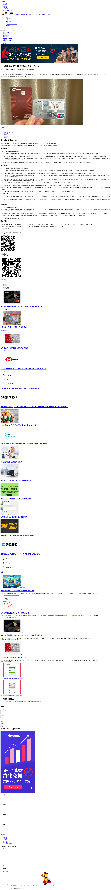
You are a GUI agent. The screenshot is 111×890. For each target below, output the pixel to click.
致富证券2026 (6, 36)
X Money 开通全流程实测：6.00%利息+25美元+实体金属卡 (21, 388)
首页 (8, 17)
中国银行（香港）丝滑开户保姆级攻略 (14, 327)
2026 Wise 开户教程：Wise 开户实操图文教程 (16, 499)
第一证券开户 (10, 22)
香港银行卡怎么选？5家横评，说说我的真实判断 (17, 591)
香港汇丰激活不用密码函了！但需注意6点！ (16, 613)
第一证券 (5, 7)
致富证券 (5, 4)
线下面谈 (6, 134)
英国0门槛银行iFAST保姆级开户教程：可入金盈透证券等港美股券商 (24, 443)
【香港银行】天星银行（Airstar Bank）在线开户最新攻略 (20, 554)
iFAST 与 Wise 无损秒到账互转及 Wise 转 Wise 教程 (18, 425)
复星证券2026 (6, 35)
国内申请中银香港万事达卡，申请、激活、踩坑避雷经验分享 (21, 306)
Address (2, 723)
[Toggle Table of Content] (1, 130)
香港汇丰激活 (9, 617)
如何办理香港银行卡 (10, 595)
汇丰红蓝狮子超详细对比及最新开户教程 (14, 348)
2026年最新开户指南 (7, 40)
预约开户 (6, 133)
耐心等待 (6, 136)
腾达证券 (5, 6)
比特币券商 (5, 8)
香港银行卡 (17, 595)
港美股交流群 (10, 25)
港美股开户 (9, 18)
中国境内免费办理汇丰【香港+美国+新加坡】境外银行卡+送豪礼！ (23, 369)
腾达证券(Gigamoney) (8, 38)
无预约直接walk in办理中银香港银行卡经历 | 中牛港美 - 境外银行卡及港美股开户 (24, 701)
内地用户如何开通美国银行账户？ (12, 462)
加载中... (3, 572)
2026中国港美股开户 (12, 24)
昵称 (2, 721)
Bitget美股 (5, 39)
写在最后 (6, 137)
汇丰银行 (7, 661)
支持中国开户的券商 (7, 10)
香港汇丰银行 (14, 617)
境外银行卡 (9, 20)
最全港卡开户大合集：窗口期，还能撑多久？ (16, 480)
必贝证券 (5, 3)
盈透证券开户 (10, 21)
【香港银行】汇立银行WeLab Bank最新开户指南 (17, 535)
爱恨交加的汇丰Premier (8, 132)
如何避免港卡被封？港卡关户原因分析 (14, 517)
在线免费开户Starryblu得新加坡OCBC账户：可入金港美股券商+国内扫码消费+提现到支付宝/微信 (34, 407)
